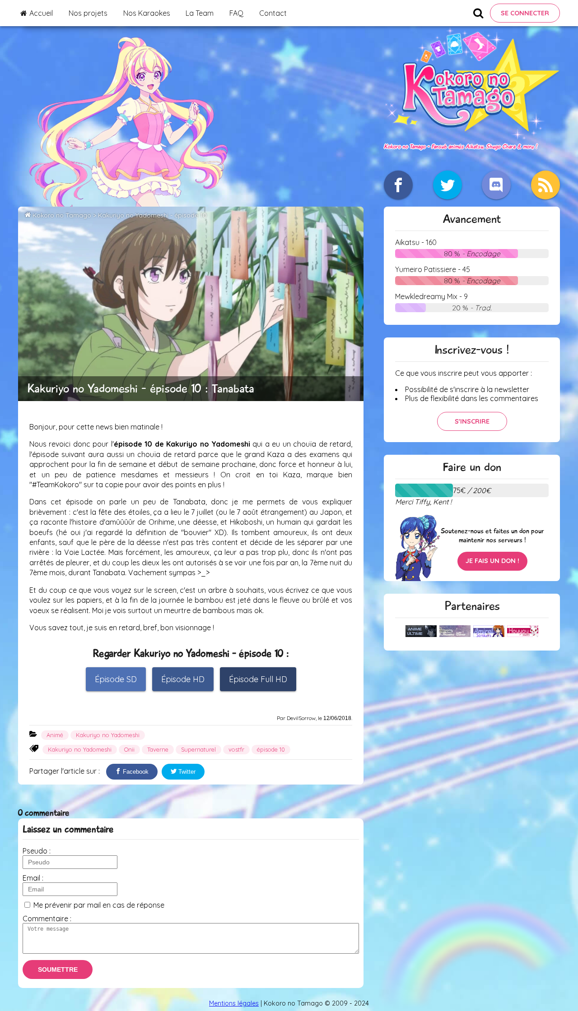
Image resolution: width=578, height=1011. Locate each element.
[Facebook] (398, 185)
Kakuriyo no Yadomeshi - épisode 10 (152, 215)
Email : (33, 877)
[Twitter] (447, 185)
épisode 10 (271, 749)
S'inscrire (472, 421)
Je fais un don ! (492, 561)
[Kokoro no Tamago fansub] (472, 136)
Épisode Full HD (258, 679)
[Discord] (496, 185)
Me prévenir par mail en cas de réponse (98, 904)
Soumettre (58, 969)
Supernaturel (198, 749)
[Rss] (545, 185)
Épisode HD (183, 679)
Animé (55, 735)
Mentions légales (234, 1003)
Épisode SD (116, 679)
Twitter (186, 771)
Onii (129, 749)
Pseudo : (37, 850)
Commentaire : (47, 918)
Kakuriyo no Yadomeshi (108, 735)
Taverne (157, 749)
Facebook (135, 771)
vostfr (236, 749)
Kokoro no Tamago (62, 215)
